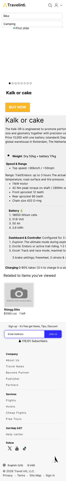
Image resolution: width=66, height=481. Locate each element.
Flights (11, 400)
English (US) (15, 465)
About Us (12, 360)
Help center (14, 434)
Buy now (17, 107)
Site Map (35, 475)
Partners (12, 384)
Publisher (13, 378)
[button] (10, 83)
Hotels (10, 406)
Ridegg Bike (12, 309)
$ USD (31, 465)
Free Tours (14, 418)
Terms (21, 475)
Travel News (15, 366)
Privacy (8, 475)
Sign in (50, 475)
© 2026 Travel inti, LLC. (19, 471)
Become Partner (17, 372)
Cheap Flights (16, 412)
